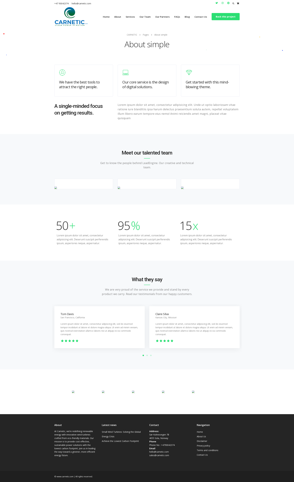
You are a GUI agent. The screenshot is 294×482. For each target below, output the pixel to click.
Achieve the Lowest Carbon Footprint (120, 441)
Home (106, 16)
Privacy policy (203, 445)
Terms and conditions (207, 450)
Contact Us (200, 16)
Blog (187, 16)
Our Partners (162, 16)
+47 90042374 (61, 3)
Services (130, 16)
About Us (201, 436)
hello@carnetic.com (81, 3)
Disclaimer (202, 441)
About (117, 16)
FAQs (177, 16)
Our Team (145, 16)
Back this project (226, 16)
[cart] (238, 3)
